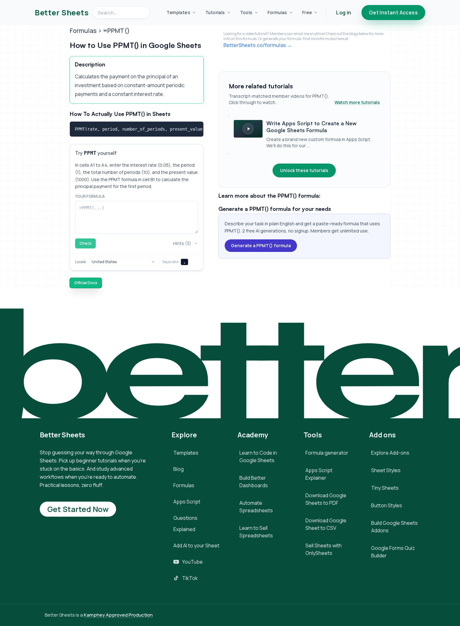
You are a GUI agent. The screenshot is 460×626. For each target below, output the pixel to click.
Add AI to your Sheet (196, 545)
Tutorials (215, 12)
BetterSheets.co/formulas (254, 45)
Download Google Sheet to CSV (325, 524)
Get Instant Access (393, 12)
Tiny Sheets (385, 487)
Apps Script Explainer (318, 474)
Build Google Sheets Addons (394, 526)
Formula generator (326, 452)
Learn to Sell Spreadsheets (256, 531)
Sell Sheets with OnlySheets (323, 549)
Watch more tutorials (357, 102)
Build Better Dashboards (253, 481)
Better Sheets (62, 13)
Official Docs (85, 282)
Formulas (277, 12)
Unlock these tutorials (304, 170)
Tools (246, 12)
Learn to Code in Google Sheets (258, 456)
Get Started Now (78, 509)
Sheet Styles (386, 470)
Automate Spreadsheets (256, 506)
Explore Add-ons (390, 452)
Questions (185, 517)
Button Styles (386, 505)
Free (307, 12)
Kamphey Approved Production (118, 615)
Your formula (90, 196)
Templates (178, 12)
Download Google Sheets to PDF (325, 499)
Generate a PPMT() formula (261, 245)
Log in (343, 12)
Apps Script (186, 501)
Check (85, 243)
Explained (184, 529)
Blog (178, 469)
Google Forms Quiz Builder (393, 552)
